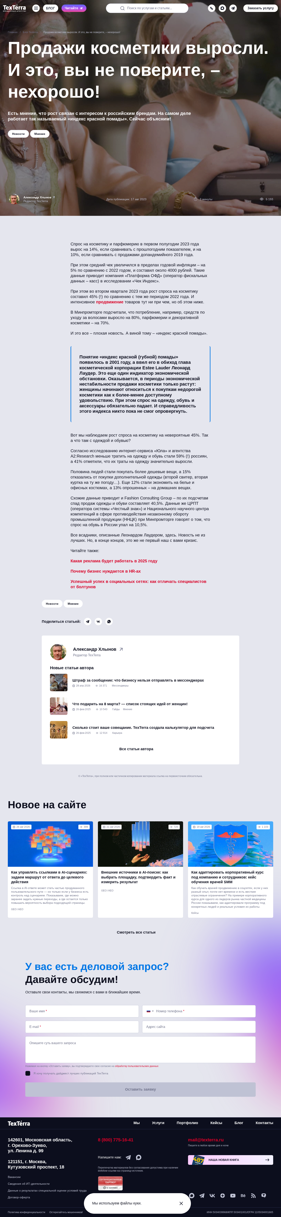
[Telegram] (87, 621)
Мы (137, 1123)
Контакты (264, 1123)
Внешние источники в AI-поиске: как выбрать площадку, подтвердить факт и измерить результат (138, 877)
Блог (239, 1123)
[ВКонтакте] (98, 621)
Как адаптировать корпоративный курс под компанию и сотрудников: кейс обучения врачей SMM (227, 877)
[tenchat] (263, 1195)
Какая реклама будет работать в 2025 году (114, 561)
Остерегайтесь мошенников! (66, 1212)
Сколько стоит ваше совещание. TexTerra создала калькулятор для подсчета (143, 728)
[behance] (243, 1195)
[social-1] (253, 1195)
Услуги (158, 1123)
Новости (52, 603)
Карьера (117, 733)
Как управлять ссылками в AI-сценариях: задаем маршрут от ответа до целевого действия (49, 877)
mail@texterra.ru (206, 1139)
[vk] (212, 1195)
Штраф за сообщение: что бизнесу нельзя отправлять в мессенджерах (138, 680)
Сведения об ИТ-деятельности (29, 1183)
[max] (222, 8)
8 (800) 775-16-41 (115, 1139)
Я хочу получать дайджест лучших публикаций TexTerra (71, 1073)
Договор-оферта (19, 1197)
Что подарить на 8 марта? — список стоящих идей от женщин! (130, 704)
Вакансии (14, 1177)
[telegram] (233, 8)
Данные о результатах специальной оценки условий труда (47, 1190)
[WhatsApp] (109, 621)
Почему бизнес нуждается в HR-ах (106, 571)
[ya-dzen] (222, 1195)
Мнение (73, 603)
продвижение (109, 302)
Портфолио (187, 1123)
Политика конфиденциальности (26, 1212)
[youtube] (233, 1195)
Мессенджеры (120, 685)
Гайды (116, 709)
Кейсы (195, 913)
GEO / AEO (17, 909)
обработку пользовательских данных (136, 1066)
